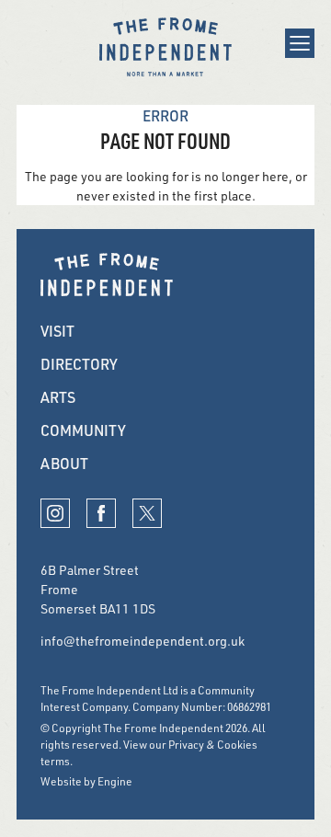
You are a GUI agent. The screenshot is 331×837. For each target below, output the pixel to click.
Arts (57, 397)
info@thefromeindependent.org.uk (142, 640)
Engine (114, 781)
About (64, 463)
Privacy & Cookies (212, 744)
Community (83, 430)
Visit (57, 331)
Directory (79, 364)
